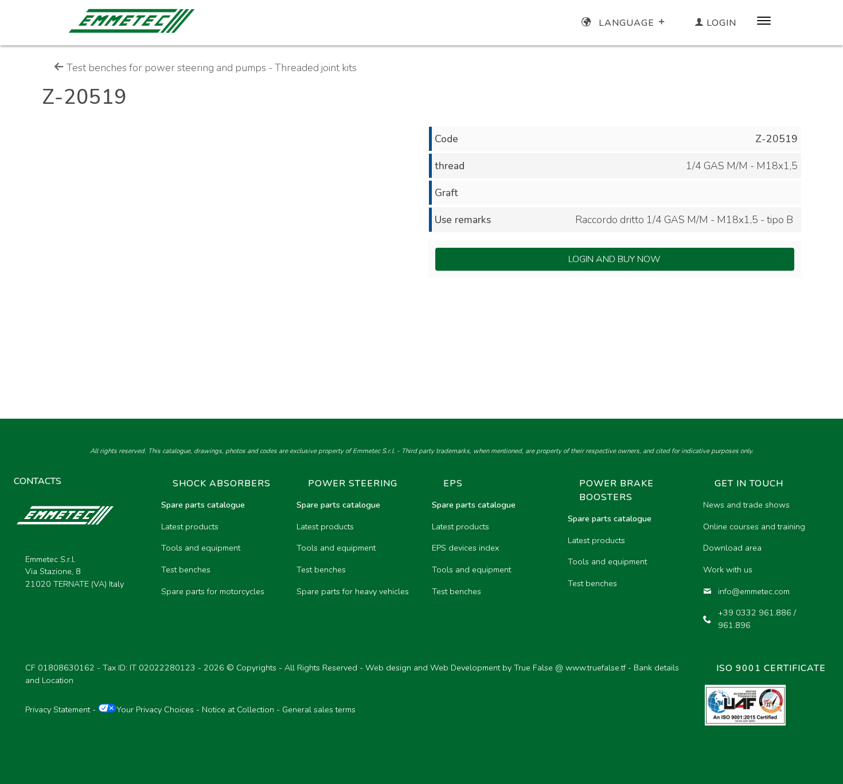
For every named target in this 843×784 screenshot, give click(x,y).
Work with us (727, 569)
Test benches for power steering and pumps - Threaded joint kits (210, 68)
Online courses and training (754, 526)
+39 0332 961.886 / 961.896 (757, 619)
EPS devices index (465, 547)
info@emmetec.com (754, 591)
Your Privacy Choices (155, 709)
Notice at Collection (238, 709)
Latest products (189, 526)
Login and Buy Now (614, 259)
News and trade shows (746, 504)
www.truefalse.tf (595, 667)
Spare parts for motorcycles (212, 591)
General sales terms (319, 709)
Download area (732, 547)
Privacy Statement (57, 709)
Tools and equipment (200, 547)
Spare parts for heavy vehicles (352, 591)
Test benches (185, 569)
